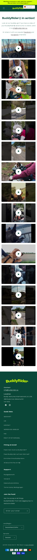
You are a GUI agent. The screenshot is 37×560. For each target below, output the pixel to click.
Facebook (27, 32)
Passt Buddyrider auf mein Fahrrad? (16, 454)
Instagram (15, 35)
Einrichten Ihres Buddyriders (14, 458)
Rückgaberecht (9, 474)
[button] (4, 8)
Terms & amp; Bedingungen (13, 487)
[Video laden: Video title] (18, 48)
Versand (7, 479)
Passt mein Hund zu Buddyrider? (15, 450)
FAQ (5, 433)
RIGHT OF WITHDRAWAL (12, 438)
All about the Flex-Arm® (12, 462)
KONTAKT (7, 425)
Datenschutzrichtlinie (11, 483)
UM (5, 421)
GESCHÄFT (7, 416)
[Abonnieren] (27, 511)
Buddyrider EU (12, 545)
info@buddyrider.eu (11, 390)
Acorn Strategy (29, 545)
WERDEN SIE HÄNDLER (11, 429)
